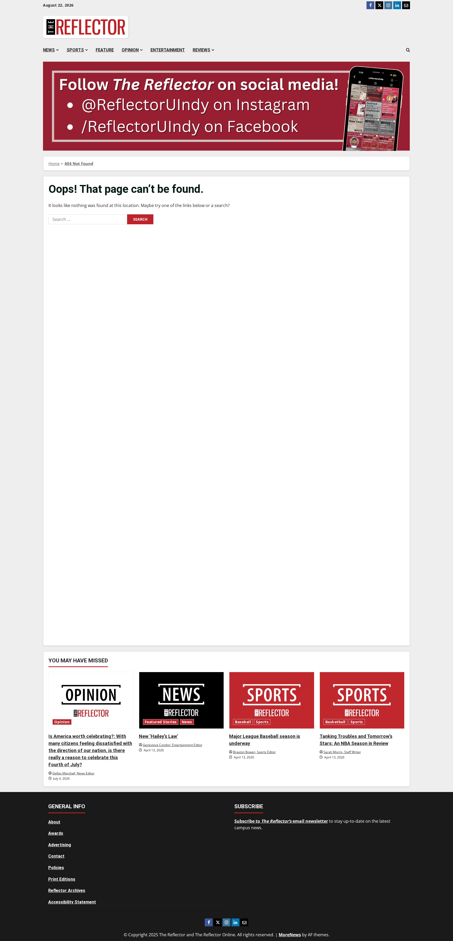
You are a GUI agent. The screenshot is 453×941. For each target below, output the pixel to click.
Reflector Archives (66, 890)
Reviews (201, 49)
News (49, 49)
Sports (75, 49)
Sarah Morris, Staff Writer (342, 752)
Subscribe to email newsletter (281, 821)
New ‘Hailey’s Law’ (158, 736)
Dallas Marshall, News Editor (73, 773)
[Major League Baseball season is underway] (271, 700)
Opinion (130, 49)
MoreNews (290, 935)
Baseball (243, 722)
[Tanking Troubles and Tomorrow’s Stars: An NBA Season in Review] (362, 700)
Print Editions (61, 879)
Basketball (335, 722)
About (54, 822)
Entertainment (167, 49)
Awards (55, 833)
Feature (105, 49)
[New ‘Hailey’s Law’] (181, 700)
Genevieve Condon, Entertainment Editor (172, 745)
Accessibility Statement (72, 902)
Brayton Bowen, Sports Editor (254, 752)
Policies (56, 867)
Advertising (59, 844)
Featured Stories (161, 722)
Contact (56, 856)
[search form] (408, 50)
